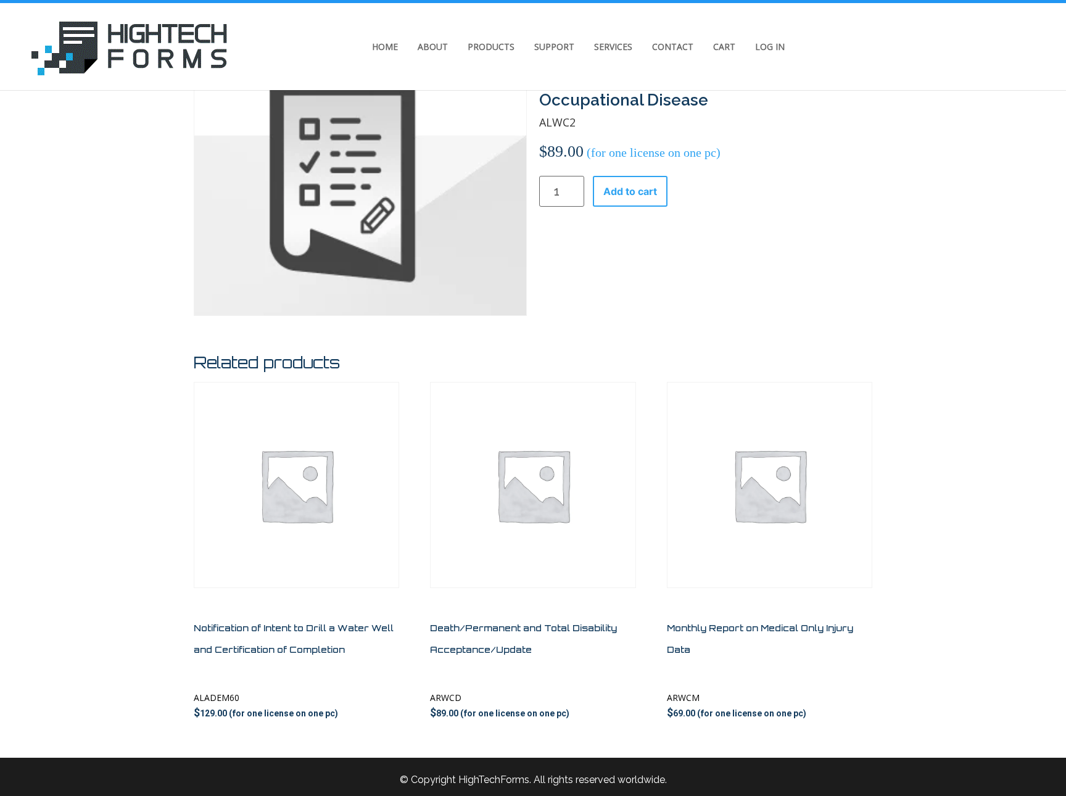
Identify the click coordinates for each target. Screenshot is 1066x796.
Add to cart (630, 191)
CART (724, 46)
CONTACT (672, 46)
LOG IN (770, 46)
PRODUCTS (491, 46)
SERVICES (613, 46)
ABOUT (433, 46)
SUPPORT (554, 46)
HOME (385, 46)
